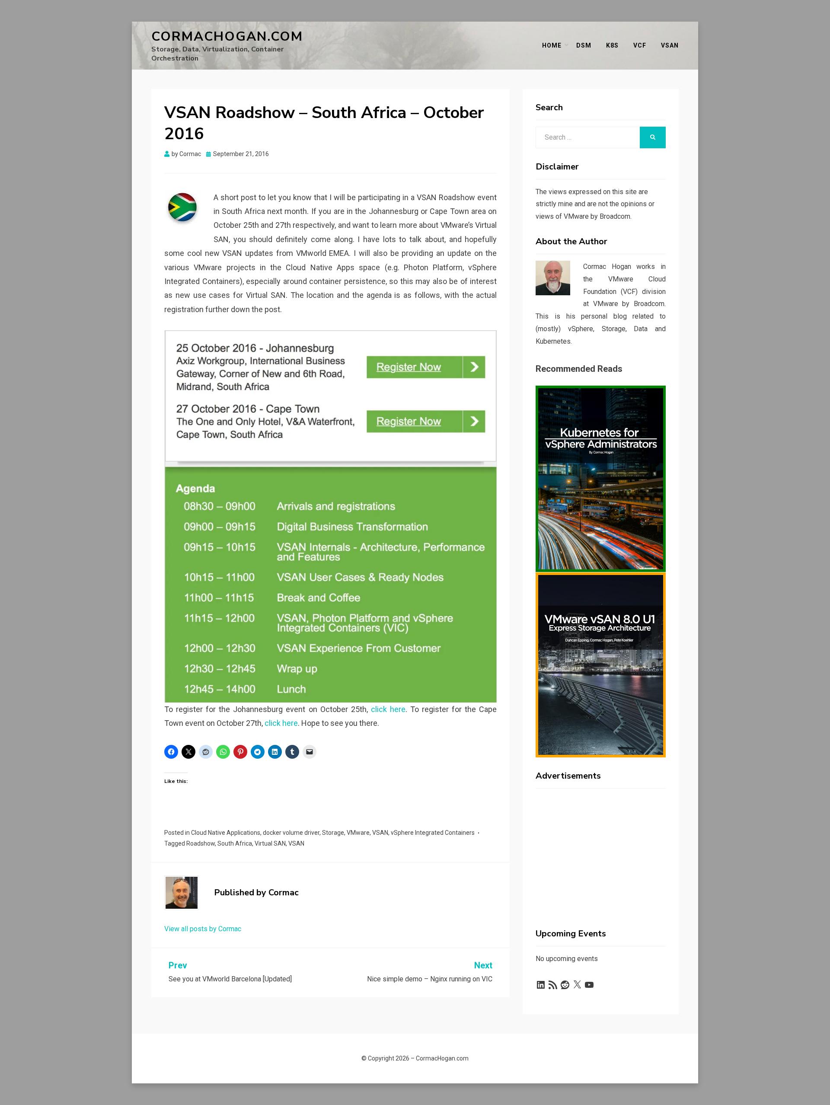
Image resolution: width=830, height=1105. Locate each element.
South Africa (234, 843)
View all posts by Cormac (202, 929)
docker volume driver (291, 832)
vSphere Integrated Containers (433, 832)
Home (552, 45)
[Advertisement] (601, 849)
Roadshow (200, 843)
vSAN (670, 45)
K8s (612, 45)
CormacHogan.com (227, 36)
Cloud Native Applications (225, 832)
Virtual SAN (270, 843)
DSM (583, 45)
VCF (639, 45)
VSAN (380, 832)
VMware (358, 832)
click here (388, 709)
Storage (333, 832)
